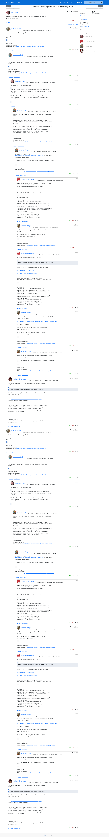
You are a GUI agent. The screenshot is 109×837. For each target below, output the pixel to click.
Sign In (73, 2)
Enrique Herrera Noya (27, 179)
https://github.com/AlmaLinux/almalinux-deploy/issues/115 (29, 155)
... (7, 40)
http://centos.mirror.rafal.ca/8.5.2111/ (26, 270)
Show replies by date (73, 24)
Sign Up (80, 2)
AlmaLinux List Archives (13, 2)
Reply (8, 22)
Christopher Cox (16, 12)
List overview (83, 15)
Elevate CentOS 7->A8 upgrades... (94, 8)
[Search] (101, 2)
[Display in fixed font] (75, 21)
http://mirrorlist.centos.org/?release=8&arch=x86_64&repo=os (26, 399)
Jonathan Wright (16, 29)
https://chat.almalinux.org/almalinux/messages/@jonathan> (31, 46)
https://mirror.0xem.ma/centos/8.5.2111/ (27, 273)
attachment (14, 51)
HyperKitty (54, 835)
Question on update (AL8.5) (13, 8)
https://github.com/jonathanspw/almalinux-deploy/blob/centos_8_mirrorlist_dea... (37, 321)
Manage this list (63, 2)
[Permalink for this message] (77, 21)
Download (84, 19)
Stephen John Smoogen (20, 379)
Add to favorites (85, 26)
